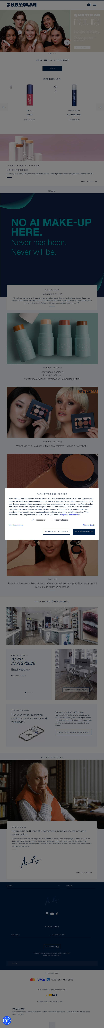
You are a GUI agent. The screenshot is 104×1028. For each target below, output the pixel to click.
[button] (7, 1020)
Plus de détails (89, 525)
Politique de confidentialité (69, 515)
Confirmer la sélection (56, 532)
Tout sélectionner (84, 532)
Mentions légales (16, 525)
